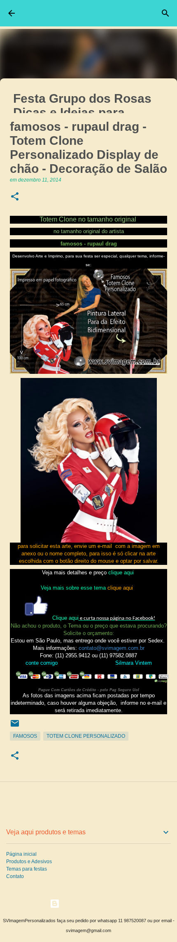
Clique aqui (65, 618)
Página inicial (21, 854)
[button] (15, 197)
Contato (15, 876)
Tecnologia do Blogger (93, 903)
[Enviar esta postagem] (15, 727)
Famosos (25, 736)
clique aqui (121, 572)
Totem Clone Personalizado (86, 736)
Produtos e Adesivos (29, 861)
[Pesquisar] (165, 13)
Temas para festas (26, 869)
